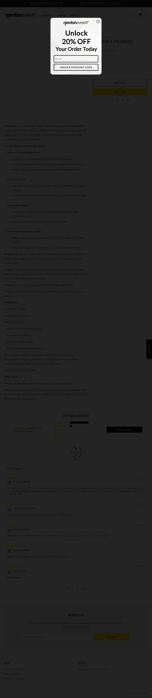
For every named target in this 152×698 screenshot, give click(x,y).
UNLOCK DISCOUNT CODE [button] (76, 67)
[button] (98, 21)
